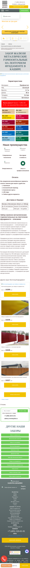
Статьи (15, 504)
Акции (15, 500)
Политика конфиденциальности (15, 555)
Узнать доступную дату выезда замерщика (15, 32)
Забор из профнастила (15, 435)
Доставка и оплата (15, 501)
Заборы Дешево (4, 6)
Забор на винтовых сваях (15, 472)
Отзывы (15, 498)
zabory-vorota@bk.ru (11, 418)
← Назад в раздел (4, 399)
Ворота (15, 495)
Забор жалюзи (15, 468)
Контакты (15, 503)
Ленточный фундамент (15, 446)
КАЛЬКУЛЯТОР (24, 10)
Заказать (25, 565)
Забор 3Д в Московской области (15, 457)
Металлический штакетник (15, 438)
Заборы (15, 493)
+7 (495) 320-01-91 (19, 2)
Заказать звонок (18, 6)
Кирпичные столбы (15, 450)
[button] (13, 40)
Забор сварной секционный (15, 476)
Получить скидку (6, 565)
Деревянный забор (15, 453)
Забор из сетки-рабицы (15, 442)
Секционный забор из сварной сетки (15, 465)
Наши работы (15, 497)
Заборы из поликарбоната (15, 461)
